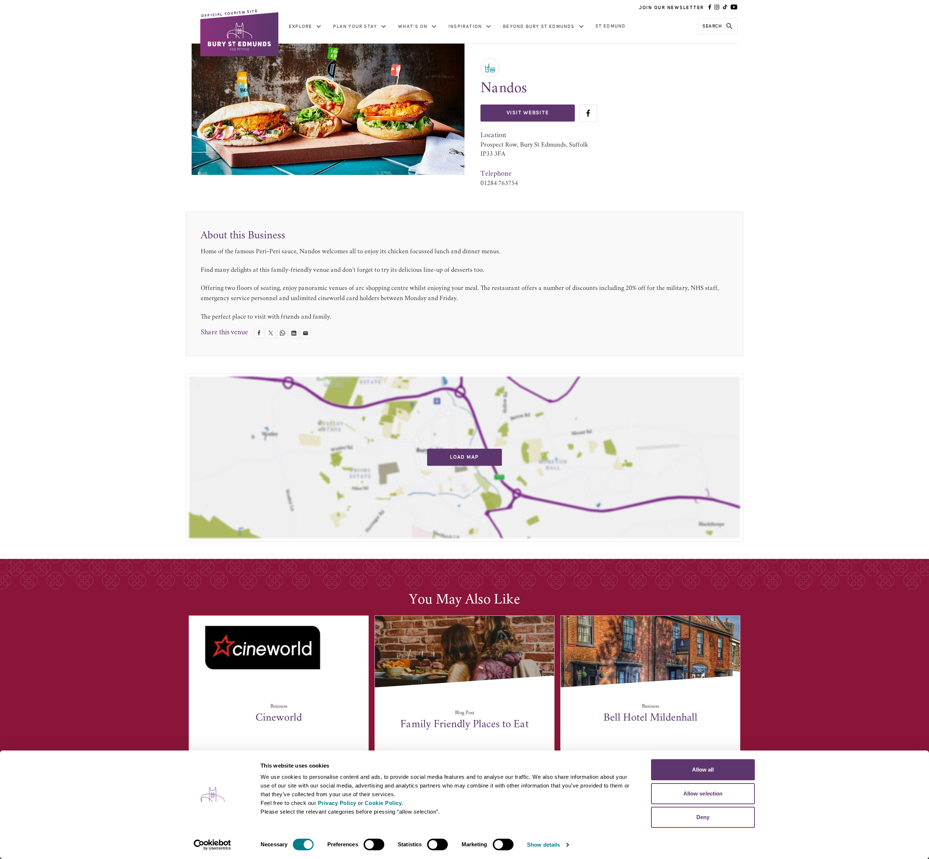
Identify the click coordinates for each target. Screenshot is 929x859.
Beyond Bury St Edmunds (538, 26)
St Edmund (611, 26)
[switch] (374, 844)
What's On (412, 26)
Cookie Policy (383, 803)
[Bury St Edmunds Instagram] (717, 7)
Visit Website (528, 112)
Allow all (703, 769)
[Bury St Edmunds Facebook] (709, 7)
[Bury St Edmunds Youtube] (733, 7)
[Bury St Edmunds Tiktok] (725, 7)
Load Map (464, 457)
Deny (702, 817)
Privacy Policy (337, 803)
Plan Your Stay (355, 26)
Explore (300, 26)
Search (712, 26)
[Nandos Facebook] (588, 113)
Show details (543, 845)
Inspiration (465, 26)
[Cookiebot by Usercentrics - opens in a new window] (212, 844)
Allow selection (703, 793)
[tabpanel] (279, 691)
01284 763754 (499, 183)
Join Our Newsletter (671, 7)
